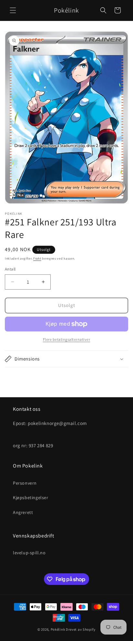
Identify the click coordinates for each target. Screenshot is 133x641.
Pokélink (58, 629)
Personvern (25, 483)
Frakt (37, 258)
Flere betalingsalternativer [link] (66, 339)
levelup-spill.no (29, 553)
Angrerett (23, 512)
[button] (13, 10)
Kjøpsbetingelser (30, 497)
